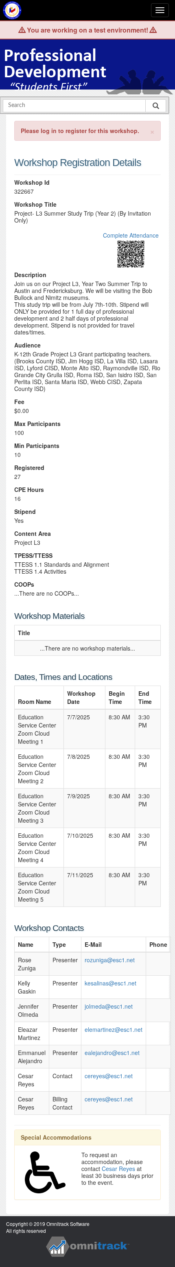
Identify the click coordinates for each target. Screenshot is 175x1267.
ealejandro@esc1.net (112, 1053)
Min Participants (36, 445)
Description (30, 274)
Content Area (32, 533)
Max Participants (37, 423)
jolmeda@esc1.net (109, 1006)
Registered (29, 467)
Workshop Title (35, 204)
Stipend (25, 511)
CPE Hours (29, 489)
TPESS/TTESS (33, 555)
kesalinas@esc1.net (110, 983)
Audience (27, 345)
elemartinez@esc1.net (113, 1029)
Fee (19, 401)
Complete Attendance (131, 235)
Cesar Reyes (118, 1168)
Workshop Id (32, 182)
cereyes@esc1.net (109, 1076)
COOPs (24, 584)
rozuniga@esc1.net (110, 960)
